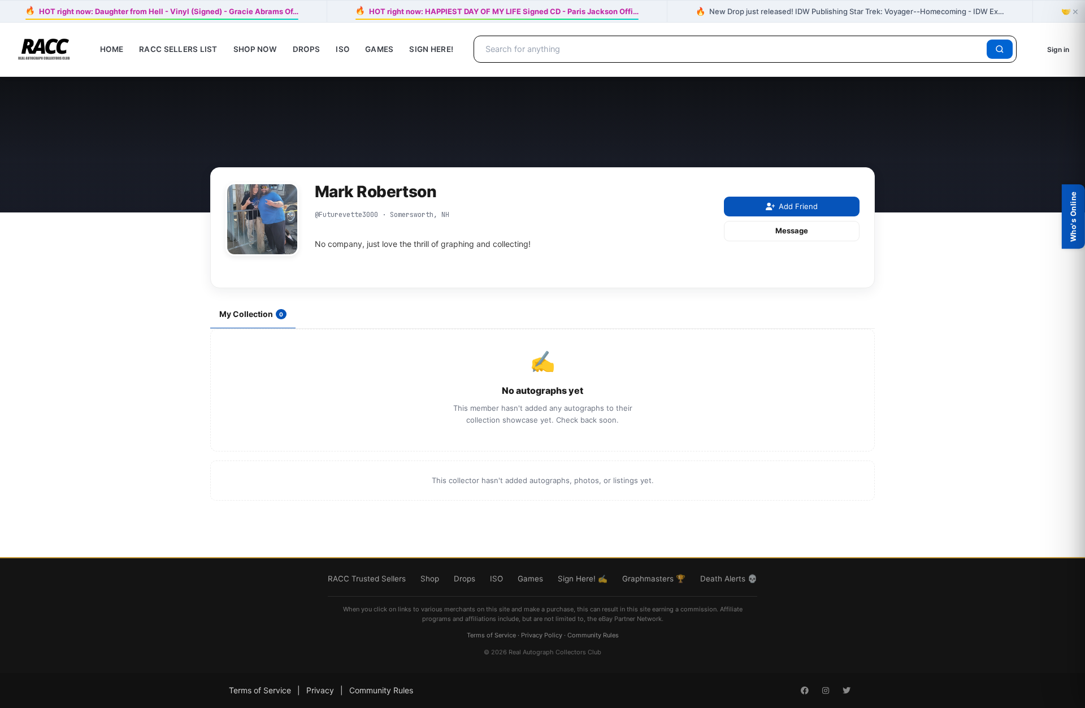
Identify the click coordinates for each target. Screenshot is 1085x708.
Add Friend (798, 206)
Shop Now (255, 49)
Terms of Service (491, 635)
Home (111, 49)
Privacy (320, 690)
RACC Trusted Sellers (367, 578)
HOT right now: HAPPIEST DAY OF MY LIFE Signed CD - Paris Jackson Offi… (497, 11)
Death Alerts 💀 (728, 578)
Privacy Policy (541, 635)
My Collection (251, 314)
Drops (306, 49)
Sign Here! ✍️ (582, 578)
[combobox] (732, 49)
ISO (342, 49)
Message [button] (791, 230)
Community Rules (593, 635)
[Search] (1000, 49)
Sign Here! (431, 49)
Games (379, 49)
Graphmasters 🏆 (653, 578)
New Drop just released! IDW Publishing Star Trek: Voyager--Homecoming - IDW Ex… (850, 11)
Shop (429, 578)
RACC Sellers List (178, 49)
